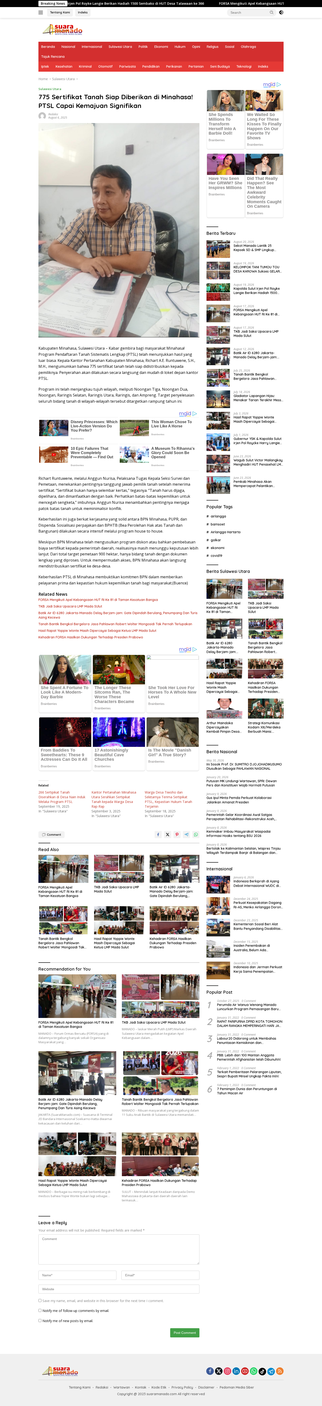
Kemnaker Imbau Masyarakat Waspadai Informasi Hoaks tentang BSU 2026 (238, 833)
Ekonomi (161, 47)
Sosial (229, 47)
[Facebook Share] (158, 834)
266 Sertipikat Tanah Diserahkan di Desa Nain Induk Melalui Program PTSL (61, 797)
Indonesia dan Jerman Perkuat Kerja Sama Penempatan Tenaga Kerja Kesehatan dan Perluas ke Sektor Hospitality (258, 969)
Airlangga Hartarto (226, 532)
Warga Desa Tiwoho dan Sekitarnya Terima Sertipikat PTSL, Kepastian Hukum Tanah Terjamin (168, 799)
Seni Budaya (220, 66)
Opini (196, 47)
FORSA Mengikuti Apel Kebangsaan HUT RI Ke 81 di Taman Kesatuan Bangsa (216, 3)
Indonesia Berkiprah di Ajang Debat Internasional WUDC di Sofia (256, 883)
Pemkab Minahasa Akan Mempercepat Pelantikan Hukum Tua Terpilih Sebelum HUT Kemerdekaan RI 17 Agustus (255, 484)
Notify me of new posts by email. (67, 1321)
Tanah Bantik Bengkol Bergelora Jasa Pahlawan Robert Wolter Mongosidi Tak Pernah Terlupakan (115, 624)
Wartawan (121, 1387)
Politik (143, 47)
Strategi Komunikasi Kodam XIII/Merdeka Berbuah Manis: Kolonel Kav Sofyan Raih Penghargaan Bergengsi (264, 727)
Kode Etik (159, 1387)
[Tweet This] (167, 834)
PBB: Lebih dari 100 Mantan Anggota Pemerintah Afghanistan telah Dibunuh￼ (249, 1057)
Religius (213, 47)
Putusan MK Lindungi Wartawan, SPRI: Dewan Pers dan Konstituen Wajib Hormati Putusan (241, 783)
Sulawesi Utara (120, 47)
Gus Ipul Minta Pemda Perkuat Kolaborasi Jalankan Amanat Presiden (239, 800)
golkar (216, 540)
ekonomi (217, 548)
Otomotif (105, 66)
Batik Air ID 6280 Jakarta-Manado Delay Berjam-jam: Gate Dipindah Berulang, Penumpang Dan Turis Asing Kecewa (118, 615)
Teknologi (244, 66)
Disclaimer (206, 1387)
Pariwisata (127, 66)
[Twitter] (219, 1371)
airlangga (218, 516)
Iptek (45, 66)
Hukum (180, 47)
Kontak (140, 1387)
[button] (272, 12)
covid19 (216, 556)
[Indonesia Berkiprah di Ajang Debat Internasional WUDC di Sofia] (218, 884)
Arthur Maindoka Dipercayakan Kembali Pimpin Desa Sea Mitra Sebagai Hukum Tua (222, 727)
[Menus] (41, 12)
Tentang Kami (60, 12)
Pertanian (196, 66)
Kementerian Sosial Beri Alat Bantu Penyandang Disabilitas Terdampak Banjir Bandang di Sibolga (257, 926)
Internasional (92, 47)
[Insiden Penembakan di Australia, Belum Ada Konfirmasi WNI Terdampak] (218, 949)
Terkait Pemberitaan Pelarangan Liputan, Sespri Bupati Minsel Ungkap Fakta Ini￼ (249, 1074)
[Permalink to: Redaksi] (42, 115)
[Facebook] (210, 1371)
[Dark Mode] (281, 12)
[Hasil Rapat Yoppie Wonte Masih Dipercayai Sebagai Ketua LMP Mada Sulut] (119, 920)
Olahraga (248, 47)
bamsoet (218, 524)
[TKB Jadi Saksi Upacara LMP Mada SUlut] (119, 869)
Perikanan (174, 66)
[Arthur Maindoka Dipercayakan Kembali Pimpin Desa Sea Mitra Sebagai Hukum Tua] (224, 709)
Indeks (83, 12)
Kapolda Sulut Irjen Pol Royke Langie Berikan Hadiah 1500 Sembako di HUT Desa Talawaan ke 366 (257, 290)
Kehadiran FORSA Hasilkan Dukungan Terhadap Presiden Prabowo (90, 637)
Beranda (48, 47)
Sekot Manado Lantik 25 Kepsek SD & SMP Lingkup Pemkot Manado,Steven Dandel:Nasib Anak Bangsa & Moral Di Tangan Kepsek (257, 248)
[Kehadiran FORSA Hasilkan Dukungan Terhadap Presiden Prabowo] (175, 920)
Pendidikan (151, 66)
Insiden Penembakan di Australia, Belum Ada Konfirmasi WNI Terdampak (255, 947)
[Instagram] (227, 1371)
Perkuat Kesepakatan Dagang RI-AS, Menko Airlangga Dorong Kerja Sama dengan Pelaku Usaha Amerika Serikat (258, 905)
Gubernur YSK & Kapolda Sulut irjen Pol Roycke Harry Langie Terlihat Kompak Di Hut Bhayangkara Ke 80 (257, 441)
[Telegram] (271, 1371)
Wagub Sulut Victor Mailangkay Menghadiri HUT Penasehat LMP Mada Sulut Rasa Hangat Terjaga (258, 462)
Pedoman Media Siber (237, 1387)
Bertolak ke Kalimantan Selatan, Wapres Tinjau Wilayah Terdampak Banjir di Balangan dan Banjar (243, 850)
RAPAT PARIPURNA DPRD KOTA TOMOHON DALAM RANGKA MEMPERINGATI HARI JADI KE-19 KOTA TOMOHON (249, 1023)
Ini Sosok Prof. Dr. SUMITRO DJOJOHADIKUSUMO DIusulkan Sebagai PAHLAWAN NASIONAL (244, 766)
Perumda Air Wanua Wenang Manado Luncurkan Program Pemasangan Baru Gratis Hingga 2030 (248, 1007)
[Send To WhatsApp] (195, 834)
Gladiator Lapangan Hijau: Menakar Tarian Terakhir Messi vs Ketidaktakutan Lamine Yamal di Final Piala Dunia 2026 (258, 398)
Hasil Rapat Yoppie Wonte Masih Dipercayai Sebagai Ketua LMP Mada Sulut (97, 631)
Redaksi (53, 114)
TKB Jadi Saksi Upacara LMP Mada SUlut (70, 606)
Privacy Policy (182, 1387)
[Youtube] (245, 1371)
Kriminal (85, 66)
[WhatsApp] (253, 1371)
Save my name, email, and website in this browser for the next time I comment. (103, 1300)
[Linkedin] (236, 1371)
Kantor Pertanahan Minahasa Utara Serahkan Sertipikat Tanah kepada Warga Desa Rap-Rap (113, 799)
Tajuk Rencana (53, 56)
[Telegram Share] (186, 834)
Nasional (68, 47)
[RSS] (280, 1371)
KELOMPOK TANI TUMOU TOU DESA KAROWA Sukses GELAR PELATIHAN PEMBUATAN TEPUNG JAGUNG (257, 269)
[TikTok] (262, 1371)
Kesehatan (64, 66)
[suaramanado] (62, 29)
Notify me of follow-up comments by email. (75, 1310)
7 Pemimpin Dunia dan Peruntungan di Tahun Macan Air (247, 1091)
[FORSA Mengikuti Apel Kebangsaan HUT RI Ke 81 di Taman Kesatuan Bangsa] (63, 869)
